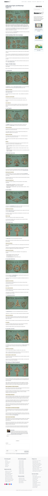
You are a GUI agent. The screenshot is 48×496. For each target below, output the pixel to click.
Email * (16, 450)
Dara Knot (8, 86)
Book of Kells (12, 125)
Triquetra (8, 124)
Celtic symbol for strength (17, 86)
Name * (7, 450)
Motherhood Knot (9, 311)
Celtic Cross (8, 238)
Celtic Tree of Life (25, 170)
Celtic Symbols (16, 31)
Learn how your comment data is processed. (22, 453)
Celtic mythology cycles (11, 61)
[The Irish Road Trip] (11, 1)
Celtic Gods (26, 173)
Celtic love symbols (11, 211)
